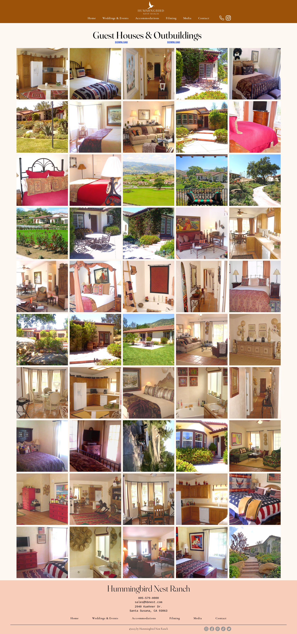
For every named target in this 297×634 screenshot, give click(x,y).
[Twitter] (229, 629)
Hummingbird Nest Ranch (148, 588)
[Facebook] (212, 629)
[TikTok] (223, 629)
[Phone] (221, 17)
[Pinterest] (217, 629)
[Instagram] (228, 17)
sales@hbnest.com (148, 602)
